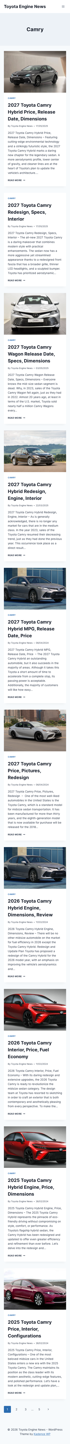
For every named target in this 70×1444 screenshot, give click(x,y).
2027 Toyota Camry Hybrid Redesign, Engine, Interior (29, 491)
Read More (16, 180)
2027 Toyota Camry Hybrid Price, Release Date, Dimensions (31, 112)
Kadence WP (42, 1434)
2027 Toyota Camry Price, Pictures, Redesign (29, 770)
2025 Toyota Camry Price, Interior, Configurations (30, 1329)
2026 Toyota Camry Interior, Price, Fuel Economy (30, 1049)
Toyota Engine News (22, 126)
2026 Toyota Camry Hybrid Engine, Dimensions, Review (30, 908)
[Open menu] (63, 6)
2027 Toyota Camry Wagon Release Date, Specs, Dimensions (31, 354)
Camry (12, 98)
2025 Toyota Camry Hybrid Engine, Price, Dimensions (31, 1187)
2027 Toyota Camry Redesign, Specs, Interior (29, 212)
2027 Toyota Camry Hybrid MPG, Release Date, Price (31, 628)
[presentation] (35, 72)
